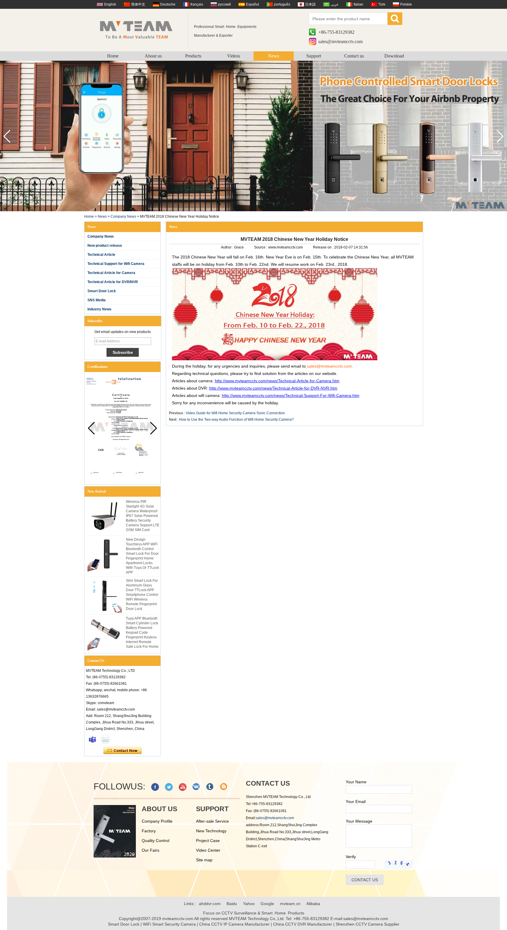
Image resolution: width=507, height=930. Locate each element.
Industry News (99, 309)
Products (193, 55)
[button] (500, 136)
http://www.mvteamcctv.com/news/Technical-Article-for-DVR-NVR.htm (273, 388)
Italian (358, 4)
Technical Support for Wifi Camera (115, 264)
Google (267, 903)
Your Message (359, 821)
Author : (227, 247)
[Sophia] (92, 739)
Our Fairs (150, 850)
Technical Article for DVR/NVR (112, 282)
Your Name (356, 781)
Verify (351, 856)
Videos (233, 55)
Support (313, 55)
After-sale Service (212, 821)
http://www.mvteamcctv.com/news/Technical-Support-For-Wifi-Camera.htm (290, 395)
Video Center (208, 850)
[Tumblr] (210, 787)
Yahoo (249, 903)
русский (224, 4)
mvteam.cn (290, 903)
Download (394, 55)
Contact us (354, 55)
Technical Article (101, 255)
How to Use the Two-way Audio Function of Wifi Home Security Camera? (236, 419)
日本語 (310, 4)
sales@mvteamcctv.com (340, 41)
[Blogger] (224, 787)
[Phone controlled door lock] (253, 210)
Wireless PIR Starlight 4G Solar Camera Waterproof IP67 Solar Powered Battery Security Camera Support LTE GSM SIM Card (142, 516)
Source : (261, 247)
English (110, 4)
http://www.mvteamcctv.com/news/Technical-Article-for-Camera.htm (277, 380)
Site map (204, 860)
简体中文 (138, 4)
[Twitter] (169, 787)
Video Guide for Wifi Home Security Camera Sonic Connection (235, 413)
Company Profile (157, 821)
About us (153, 55)
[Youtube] (183, 787)
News (273, 55)
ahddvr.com (210, 903)
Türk (381, 4)
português (282, 4)
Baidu (232, 903)
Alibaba (313, 903)
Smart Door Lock (101, 291)
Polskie (406, 4)
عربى (335, 4)
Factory (149, 830)
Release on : (323, 247)
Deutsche (167, 4)
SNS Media (96, 300)
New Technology (211, 830)
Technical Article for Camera (111, 273)
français (196, 4)
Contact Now (122, 751)
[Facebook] (155, 787)
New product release (104, 246)
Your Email (356, 801)
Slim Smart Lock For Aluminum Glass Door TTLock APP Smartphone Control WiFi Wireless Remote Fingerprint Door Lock (142, 595)
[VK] (196, 787)
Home (113, 55)
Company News (123, 216)
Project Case (208, 840)
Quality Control (155, 840)
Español (252, 4)
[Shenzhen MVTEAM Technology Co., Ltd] (140, 29)
